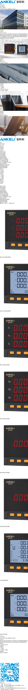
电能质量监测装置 (3, 166)
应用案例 (2, 84)
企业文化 (6, 9)
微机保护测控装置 (5, 35)
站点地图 (2, 689)
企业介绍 (2, 9)
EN (15, 136)
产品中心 (2, 30)
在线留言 (6, 115)
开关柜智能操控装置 (22, 35)
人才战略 (2, 90)
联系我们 (2, 111)
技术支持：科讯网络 (9, 689)
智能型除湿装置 (3, 157)
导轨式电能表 (8, 34)
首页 (1, 3)
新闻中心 (2, 59)
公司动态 (2, 63)
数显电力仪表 (2, 34)
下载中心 (2, 85)
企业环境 (13, 9)
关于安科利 (2, 5)
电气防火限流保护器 (14, 35)
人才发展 (2, 86)
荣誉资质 (9, 9)
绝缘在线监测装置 (10, 38)
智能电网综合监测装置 (21, 36)
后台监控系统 (14, 34)
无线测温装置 (20, 34)
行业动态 (6, 63)
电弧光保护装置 (13, 36)
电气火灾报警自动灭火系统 (5, 162)
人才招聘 (6, 90)
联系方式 (2, 115)
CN (0, 183)
